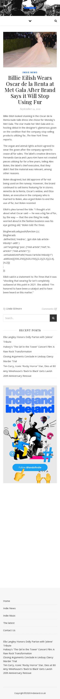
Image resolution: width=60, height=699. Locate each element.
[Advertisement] (30, 536)
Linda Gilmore (14, 308)
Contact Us (9, 630)
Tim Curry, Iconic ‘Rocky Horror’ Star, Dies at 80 (29, 366)
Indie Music (9, 615)
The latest (9, 622)
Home (6, 600)
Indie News (30, 72)
